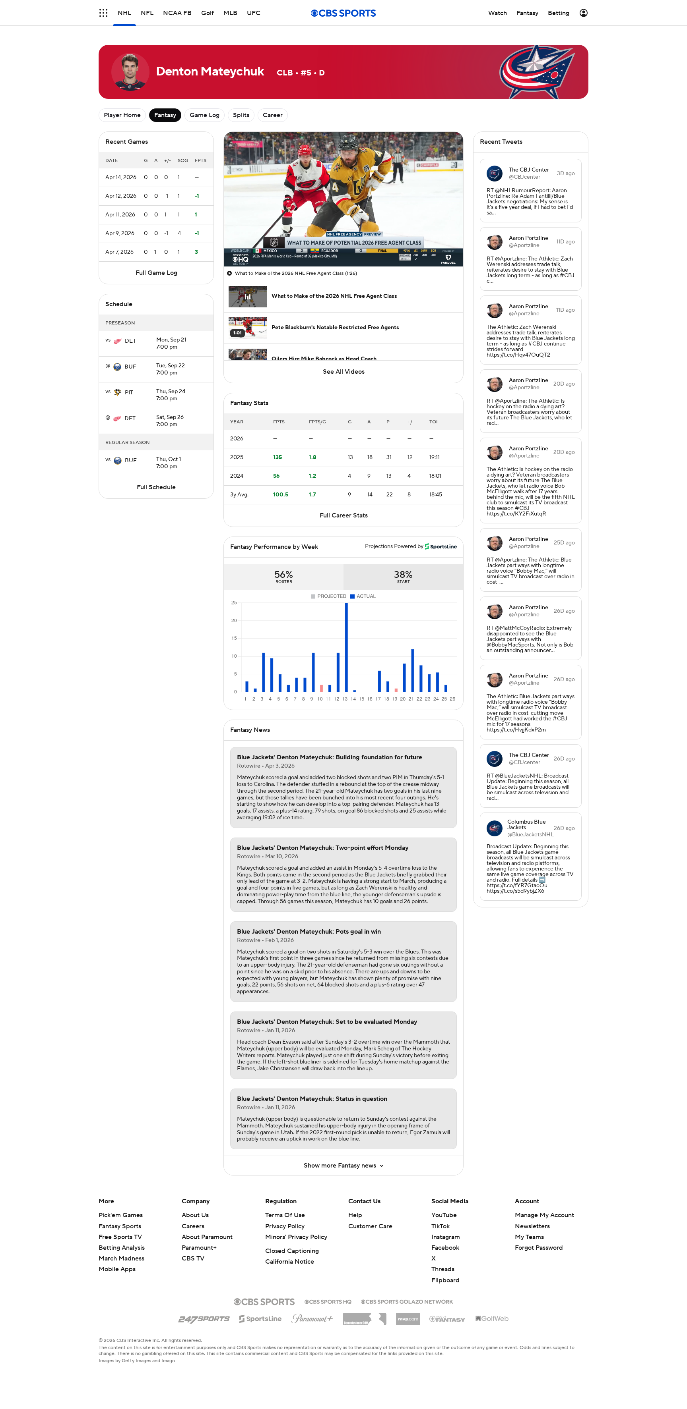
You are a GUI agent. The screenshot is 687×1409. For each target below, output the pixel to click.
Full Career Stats (344, 515)
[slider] (343, 243)
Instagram (445, 1237)
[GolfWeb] (492, 1319)
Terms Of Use (285, 1215)
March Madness (121, 1258)
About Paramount (207, 1237)
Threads (442, 1269)
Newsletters (532, 1226)
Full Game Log (156, 273)
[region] (343, 199)
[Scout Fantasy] (447, 1318)
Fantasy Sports (120, 1226)
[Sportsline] (260, 1318)
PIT (129, 392)
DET (130, 341)
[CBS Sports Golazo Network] (407, 1301)
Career (273, 115)
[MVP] (408, 1316)
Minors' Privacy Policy (296, 1237)
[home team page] (118, 341)
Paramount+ (199, 1248)
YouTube (444, 1215)
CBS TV (193, 1258)
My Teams (529, 1237)
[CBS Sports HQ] (328, 1301)
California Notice (289, 1262)
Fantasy (165, 115)
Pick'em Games (121, 1215)
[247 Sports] (204, 1317)
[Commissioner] (364, 1316)
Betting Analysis (122, 1248)
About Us (195, 1215)
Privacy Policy (285, 1226)
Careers (193, 1226)
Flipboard (445, 1280)
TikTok (440, 1226)
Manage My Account (544, 1215)
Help (355, 1215)
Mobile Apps (117, 1269)
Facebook (445, 1248)
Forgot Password (539, 1248)
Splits (241, 115)
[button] (103, 13)
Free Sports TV (120, 1237)
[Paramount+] (312, 1317)
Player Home (122, 115)
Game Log (204, 115)
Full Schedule (156, 487)
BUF (130, 367)
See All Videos (344, 372)
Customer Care (370, 1226)
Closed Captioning (292, 1251)
